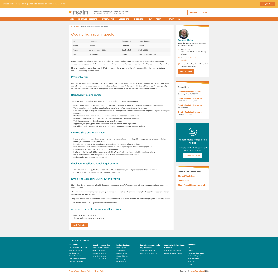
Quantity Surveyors (99, 250)
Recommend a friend (192, 156)
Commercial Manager (99, 253)
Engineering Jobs (123, 245)
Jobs (72, 19)
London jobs (183, 180)
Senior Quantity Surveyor (100, 247)
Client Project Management (77, 258)
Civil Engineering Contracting (78, 247)
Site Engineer (120, 250)
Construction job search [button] (79, 240)
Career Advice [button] (108, 19)
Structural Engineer (122, 256)
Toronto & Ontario (193, 258)
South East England (194, 256)
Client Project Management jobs (192, 185)
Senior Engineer (121, 247)
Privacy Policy (98, 271)
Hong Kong (191, 261)
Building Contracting (75, 250)
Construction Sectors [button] (87, 19)
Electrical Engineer (122, 259)
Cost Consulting (74, 253)
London (190, 250)
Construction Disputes (76, 256)
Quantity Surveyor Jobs (101, 245)
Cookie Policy (86, 271)
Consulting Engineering (76, 261)
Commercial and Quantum (172, 250)
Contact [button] (170, 19)
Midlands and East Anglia (196, 253)
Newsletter (193, 12)
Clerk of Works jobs (186, 176)
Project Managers (146, 247)
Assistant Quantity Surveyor (102, 259)
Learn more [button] (62, 4)
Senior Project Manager (147, 250)
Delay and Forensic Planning (173, 253)
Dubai (190, 264)
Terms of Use (74, 271)
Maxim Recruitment (197, 271)
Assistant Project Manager (148, 253)
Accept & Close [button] (267, 4)
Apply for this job (79, 225)
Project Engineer (121, 253)
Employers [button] (138, 19)
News (150, 19)
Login (205, 12)
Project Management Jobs (150, 245)
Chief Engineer (121, 261)
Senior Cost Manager (99, 256)
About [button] (159, 19)
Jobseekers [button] (124, 19)
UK (189, 247)
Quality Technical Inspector (190, 91)
